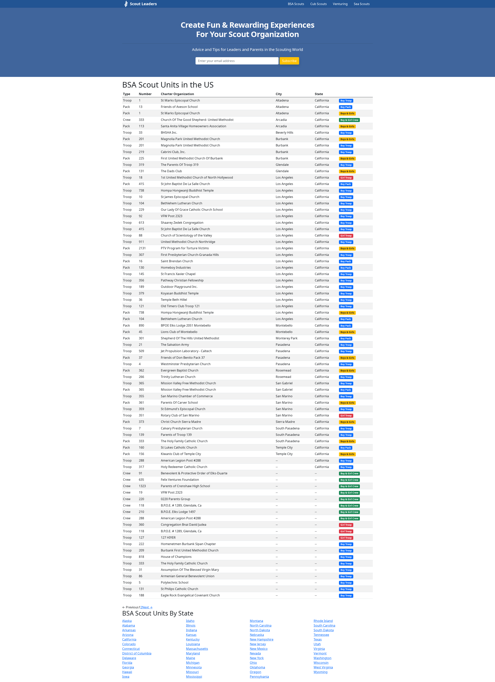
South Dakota (324, 630)
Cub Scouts (318, 4)
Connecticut (131, 649)
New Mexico (259, 649)
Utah (317, 644)
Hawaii (127, 672)
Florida (127, 662)
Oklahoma (257, 667)
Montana (256, 621)
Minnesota (194, 667)
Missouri (192, 672)
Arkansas (129, 630)
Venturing (340, 4)
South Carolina (324, 625)
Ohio (253, 662)
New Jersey (258, 644)
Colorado (129, 644)
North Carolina (260, 625)
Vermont (320, 653)
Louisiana (193, 644)
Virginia (319, 649)
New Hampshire (261, 639)
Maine (190, 658)
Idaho (190, 621)
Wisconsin (321, 662)
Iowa (125, 676)
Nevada (255, 653)
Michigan (193, 662)
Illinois (190, 625)
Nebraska (257, 635)
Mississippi (194, 676)
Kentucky (193, 639)
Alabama (128, 625)
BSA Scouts (296, 4)
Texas (318, 639)
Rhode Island (323, 621)
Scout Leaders (143, 3)
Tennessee (321, 635)
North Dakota (260, 630)
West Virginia (323, 667)
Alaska (127, 621)
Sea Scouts (362, 4)
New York (257, 658)
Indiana (191, 630)
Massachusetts (197, 649)
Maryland (193, 653)
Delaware (129, 658)
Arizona (127, 635)
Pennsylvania (259, 676)
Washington (322, 658)
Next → (147, 607)
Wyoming (321, 672)
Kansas (191, 635)
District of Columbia (136, 653)
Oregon (255, 672)
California (129, 639)
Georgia (128, 667)
